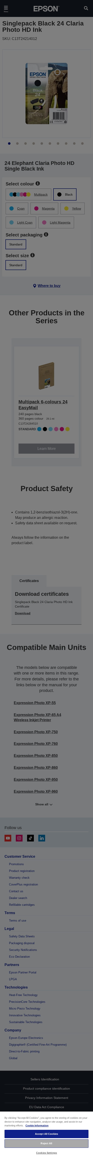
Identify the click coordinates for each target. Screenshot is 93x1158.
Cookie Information (37, 1125)
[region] (46, 1134)
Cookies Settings (46, 1152)
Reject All (46, 1143)
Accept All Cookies (46, 1134)
